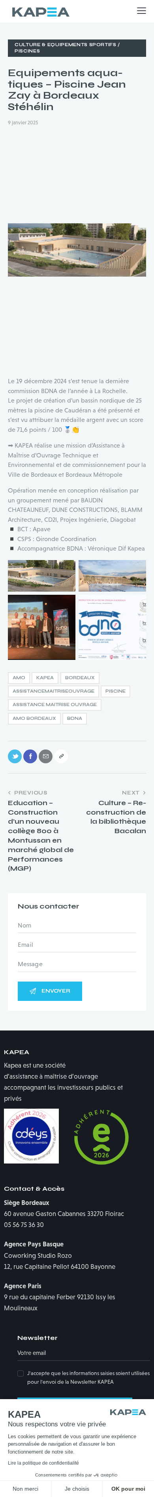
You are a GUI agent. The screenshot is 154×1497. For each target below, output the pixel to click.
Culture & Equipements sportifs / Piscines (67, 48)
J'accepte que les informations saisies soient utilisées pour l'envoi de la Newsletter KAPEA (88, 1377)
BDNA (74, 718)
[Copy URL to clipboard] (61, 756)
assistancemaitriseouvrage (53, 691)
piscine (115, 691)
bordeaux (80, 677)
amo (19, 677)
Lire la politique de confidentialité (43, 1463)
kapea (45, 677)
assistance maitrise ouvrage (55, 704)
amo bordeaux (34, 718)
